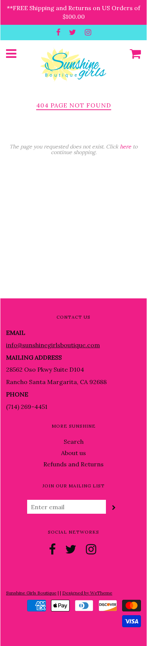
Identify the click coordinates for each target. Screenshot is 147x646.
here (125, 146)
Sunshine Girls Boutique (31, 593)
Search (74, 441)
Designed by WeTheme (87, 593)
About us (73, 453)
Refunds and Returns (73, 464)
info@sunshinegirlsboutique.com (53, 345)
